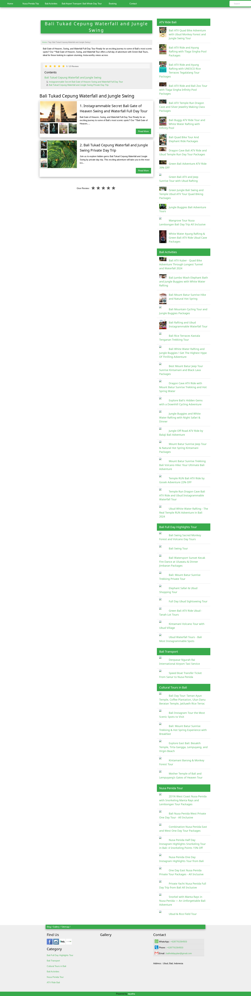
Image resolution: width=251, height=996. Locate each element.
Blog (49, 927)
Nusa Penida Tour (55, 977)
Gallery (56, 927)
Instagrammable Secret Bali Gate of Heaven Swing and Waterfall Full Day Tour (86, 82)
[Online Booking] (69, 943)
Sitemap (65, 927)
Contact (133, 3)
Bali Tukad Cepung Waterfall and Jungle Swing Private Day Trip (79, 85)
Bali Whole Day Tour (92, 3)
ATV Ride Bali (53, 982)
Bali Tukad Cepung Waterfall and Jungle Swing (72, 77)
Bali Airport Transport (71, 3)
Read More (143, 131)
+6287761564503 (179, 941)
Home (10, 3)
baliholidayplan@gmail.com (179, 953)
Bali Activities (51, 3)
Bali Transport (53, 960)
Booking (112, 3)
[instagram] (56, 943)
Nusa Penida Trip (31, 3)
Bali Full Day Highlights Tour (60, 955)
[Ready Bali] (62, 943)
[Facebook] (50, 943)
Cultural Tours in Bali (56, 966)
